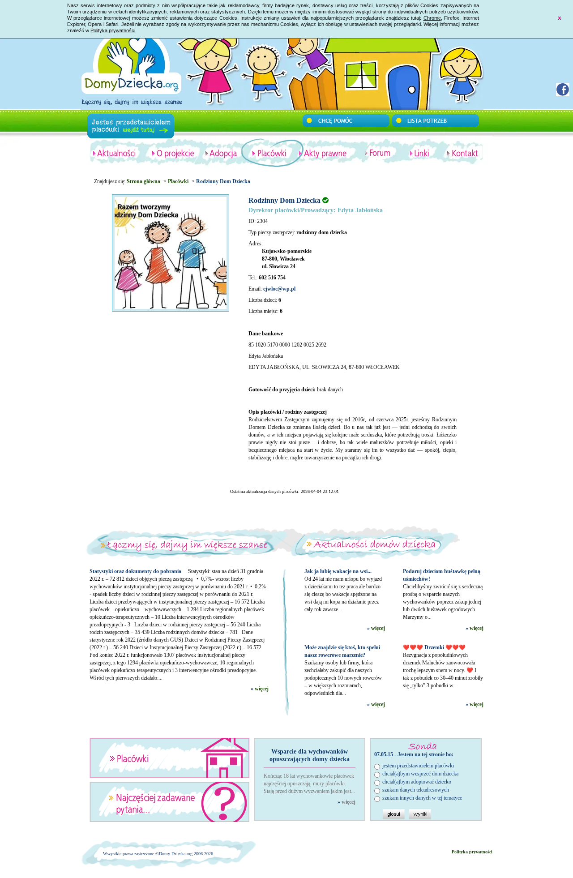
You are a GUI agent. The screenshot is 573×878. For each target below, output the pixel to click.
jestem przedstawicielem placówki (418, 765)
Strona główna (143, 181)
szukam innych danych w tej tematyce (422, 798)
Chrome (432, 18)
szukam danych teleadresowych (415, 790)
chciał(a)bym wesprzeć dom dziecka (420, 774)
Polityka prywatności (112, 30)
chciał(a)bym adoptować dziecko (416, 782)
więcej (262, 688)
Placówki (178, 181)
